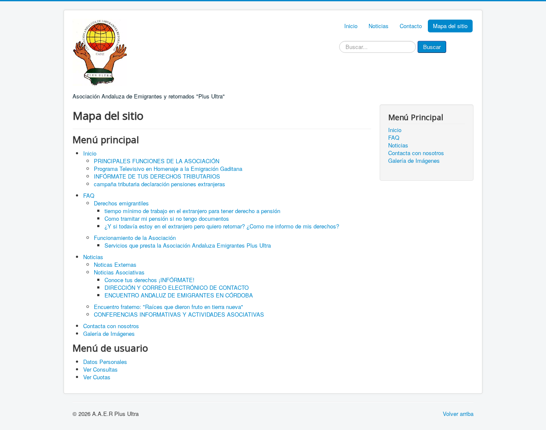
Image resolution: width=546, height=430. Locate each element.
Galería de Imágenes (109, 333)
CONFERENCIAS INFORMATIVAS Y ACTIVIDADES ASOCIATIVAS (179, 314)
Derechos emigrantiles (121, 203)
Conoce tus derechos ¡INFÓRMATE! (150, 280)
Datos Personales (105, 362)
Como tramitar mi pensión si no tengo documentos (167, 218)
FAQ (88, 195)
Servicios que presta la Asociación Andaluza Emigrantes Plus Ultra (188, 245)
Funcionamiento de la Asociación (135, 238)
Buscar (432, 47)
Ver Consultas (100, 369)
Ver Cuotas (96, 377)
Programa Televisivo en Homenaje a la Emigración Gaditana (168, 168)
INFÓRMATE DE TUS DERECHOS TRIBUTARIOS (157, 176)
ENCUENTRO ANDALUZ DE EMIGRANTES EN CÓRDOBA (179, 295)
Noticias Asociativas (119, 272)
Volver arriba (458, 414)
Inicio (350, 26)
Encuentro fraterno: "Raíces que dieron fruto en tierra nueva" (168, 307)
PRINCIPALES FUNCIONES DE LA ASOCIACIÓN (156, 161)
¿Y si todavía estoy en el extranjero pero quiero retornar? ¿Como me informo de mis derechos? (222, 226)
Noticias (379, 26)
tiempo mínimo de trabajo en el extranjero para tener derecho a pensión (192, 211)
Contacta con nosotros (111, 326)
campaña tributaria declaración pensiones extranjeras (159, 184)
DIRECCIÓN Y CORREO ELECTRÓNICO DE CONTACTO (177, 287)
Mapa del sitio (450, 26)
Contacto (411, 26)
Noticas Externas (115, 264)
